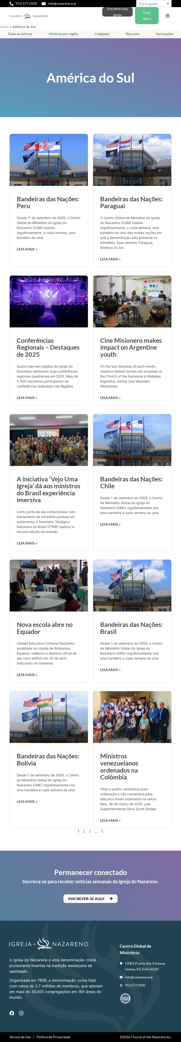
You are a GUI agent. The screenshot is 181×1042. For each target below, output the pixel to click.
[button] (167, 16)
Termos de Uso (20, 1037)
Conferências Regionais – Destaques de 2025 (48, 347)
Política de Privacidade (53, 1037)
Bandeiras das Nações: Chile (131, 482)
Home (4, 27)
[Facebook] (11, 1013)
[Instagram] (21, 1013)
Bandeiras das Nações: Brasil (131, 627)
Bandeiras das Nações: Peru (48, 202)
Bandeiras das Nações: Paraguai (131, 202)
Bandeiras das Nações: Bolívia (48, 759)
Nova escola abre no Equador (45, 627)
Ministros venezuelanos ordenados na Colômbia (119, 766)
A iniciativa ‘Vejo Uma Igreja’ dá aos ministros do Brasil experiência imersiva (48, 489)
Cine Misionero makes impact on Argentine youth (131, 347)
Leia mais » (27, 249)
